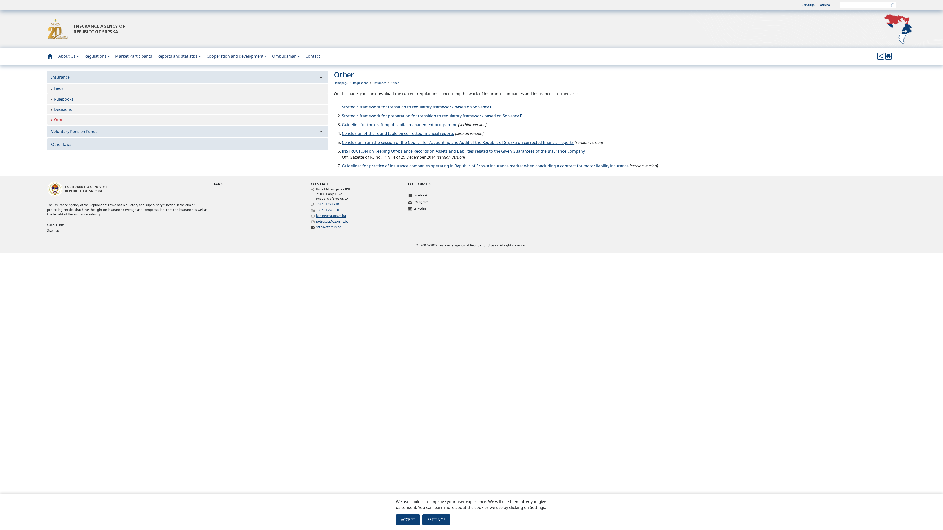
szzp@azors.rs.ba (328, 227)
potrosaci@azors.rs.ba (332, 221)
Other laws (61, 144)
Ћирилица (807, 5)
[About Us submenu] (78, 56)
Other (59, 119)
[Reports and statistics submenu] (200, 56)
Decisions (63, 109)
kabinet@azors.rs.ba (331, 215)
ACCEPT (408, 519)
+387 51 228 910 (327, 204)
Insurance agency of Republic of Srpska (99, 29)
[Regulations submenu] (109, 56)
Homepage (341, 83)
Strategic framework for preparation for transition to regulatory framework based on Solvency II (432, 116)
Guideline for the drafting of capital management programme (399, 124)
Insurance (60, 77)
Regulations (360, 83)
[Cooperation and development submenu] (265, 56)
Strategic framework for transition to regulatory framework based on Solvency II (417, 107)
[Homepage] (50, 56)
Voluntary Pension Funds (74, 131)
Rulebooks (64, 99)
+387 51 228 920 (327, 210)
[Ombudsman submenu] (299, 56)
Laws (58, 89)
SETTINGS (436, 519)
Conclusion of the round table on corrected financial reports (398, 133)
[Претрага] (893, 5)
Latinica (824, 5)
